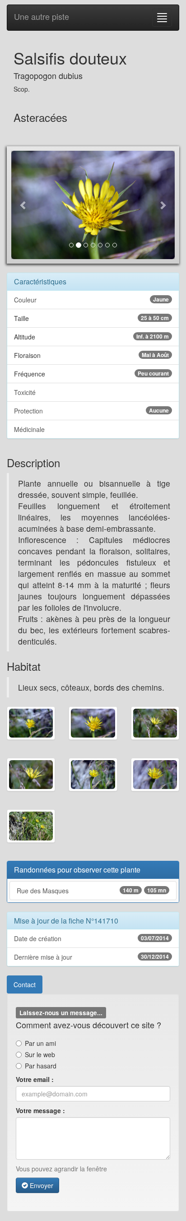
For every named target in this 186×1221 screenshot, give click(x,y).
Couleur (91, 299)
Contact (25, 984)
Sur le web (40, 1054)
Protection (91, 410)
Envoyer (40, 1185)
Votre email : (35, 1079)
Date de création (91, 938)
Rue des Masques (91, 890)
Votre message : (40, 1110)
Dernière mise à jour (91, 956)
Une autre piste (41, 16)
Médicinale (29, 429)
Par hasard (40, 1065)
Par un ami (40, 1043)
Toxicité (25, 392)
